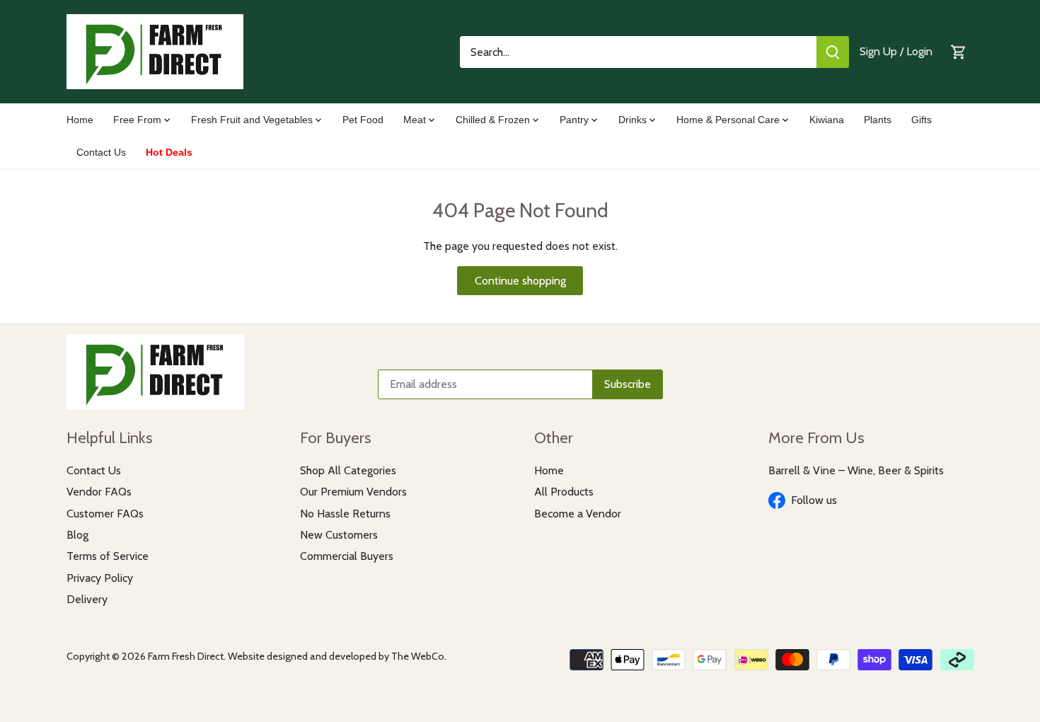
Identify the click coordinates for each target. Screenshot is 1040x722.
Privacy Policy (100, 578)
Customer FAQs (105, 513)
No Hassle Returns (345, 513)
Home (549, 470)
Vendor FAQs (99, 491)
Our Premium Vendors (353, 491)
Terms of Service (108, 556)
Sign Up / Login (896, 51)
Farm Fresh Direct (186, 656)
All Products (564, 491)
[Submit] (832, 52)
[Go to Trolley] (958, 52)
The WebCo (417, 656)
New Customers (339, 535)
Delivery (87, 599)
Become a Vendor (577, 513)
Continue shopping (520, 280)
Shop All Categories (348, 470)
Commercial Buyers (346, 556)
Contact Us (94, 470)
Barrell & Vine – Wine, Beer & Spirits (856, 470)
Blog (77, 535)
